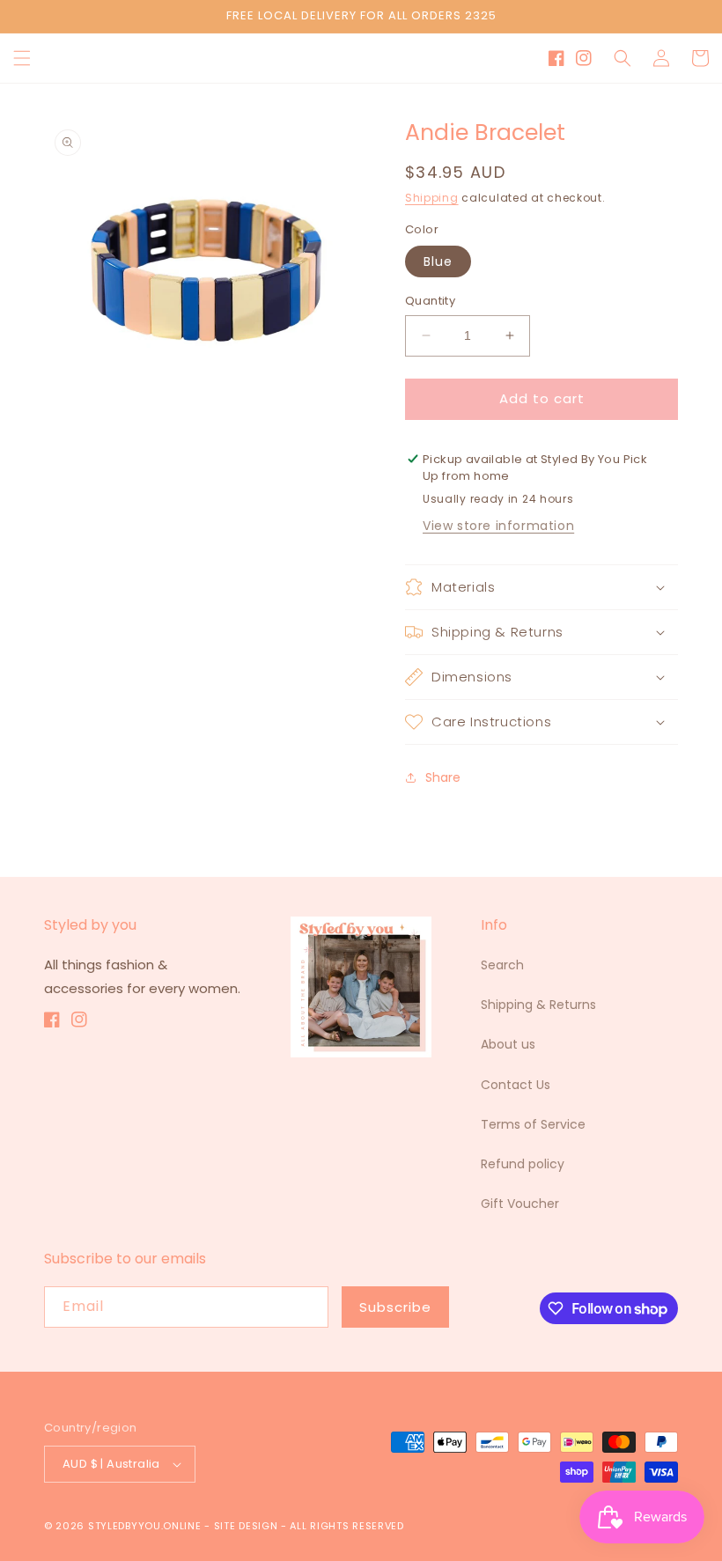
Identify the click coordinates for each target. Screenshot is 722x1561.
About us (508, 1044)
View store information (498, 525)
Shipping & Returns (538, 1004)
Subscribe (395, 1307)
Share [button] (442, 777)
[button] (22, 58)
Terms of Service (533, 1124)
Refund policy (522, 1164)
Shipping (432, 197)
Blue (438, 261)
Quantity (430, 300)
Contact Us (515, 1084)
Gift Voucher (520, 1203)
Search (502, 965)
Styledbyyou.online (145, 1526)
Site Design (246, 1526)
